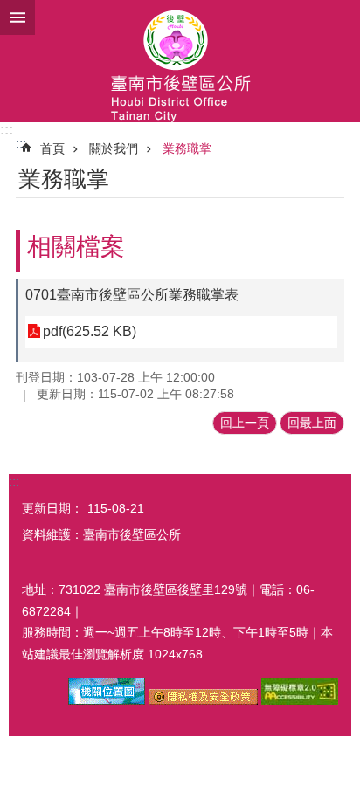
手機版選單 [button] (17, 17)
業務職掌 (187, 148)
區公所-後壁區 (180, 61)
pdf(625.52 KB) (89, 331)
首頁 (52, 148)
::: (6, 129)
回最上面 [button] (311, 423)
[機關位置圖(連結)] (106, 700)
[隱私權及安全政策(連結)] (203, 700)
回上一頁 (244, 423)
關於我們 (113, 148)
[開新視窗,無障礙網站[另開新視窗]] (299, 700)
